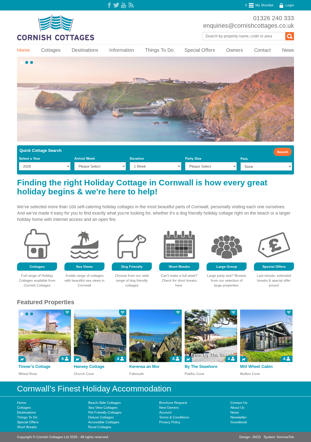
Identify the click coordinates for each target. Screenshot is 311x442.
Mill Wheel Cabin (256, 366)
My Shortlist (259, 5)
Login (289, 5)
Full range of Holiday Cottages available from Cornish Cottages (37, 280)
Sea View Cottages (102, 407)
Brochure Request (173, 403)
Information (121, 50)
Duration (137, 158)
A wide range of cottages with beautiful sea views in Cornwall (84, 280)
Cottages (50, 50)
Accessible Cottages (103, 422)
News (288, 50)
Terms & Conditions (174, 417)
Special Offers (199, 50)
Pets (244, 159)
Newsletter (238, 417)
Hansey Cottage (89, 366)
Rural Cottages (99, 427)
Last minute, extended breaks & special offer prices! (274, 280)
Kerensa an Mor (144, 366)
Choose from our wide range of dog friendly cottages (132, 280)
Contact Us (238, 403)
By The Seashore (201, 366)
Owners (234, 50)
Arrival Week (84, 158)
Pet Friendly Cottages (104, 412)
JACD (256, 437)
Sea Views (84, 267)
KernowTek (285, 437)
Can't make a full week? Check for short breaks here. (179, 280)
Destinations (85, 50)
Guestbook (238, 422)
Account (165, 412)
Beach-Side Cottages (104, 403)
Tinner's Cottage (34, 366)
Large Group (226, 267)
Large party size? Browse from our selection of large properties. (226, 280)
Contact (262, 50)
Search (282, 152)
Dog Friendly (132, 267)
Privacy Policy (169, 422)
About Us (237, 407)
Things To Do (159, 50)
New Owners (169, 407)
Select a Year (29, 158)
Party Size (193, 158)
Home (23, 50)
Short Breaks (179, 267)
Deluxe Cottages (101, 417)
